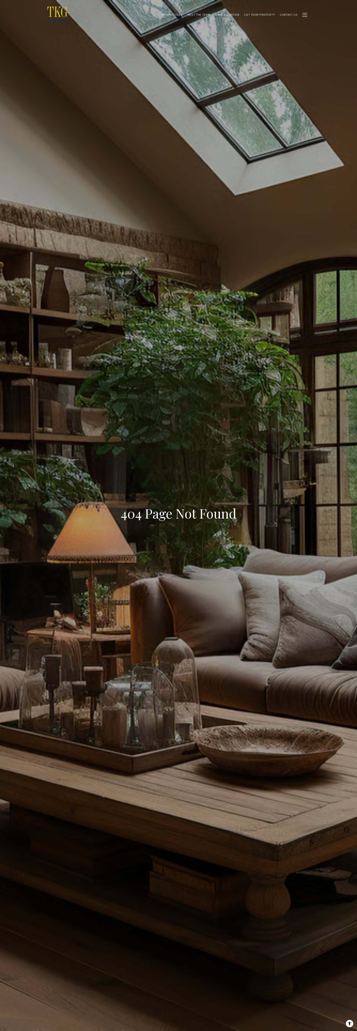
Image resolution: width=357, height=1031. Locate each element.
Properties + (173, 14)
